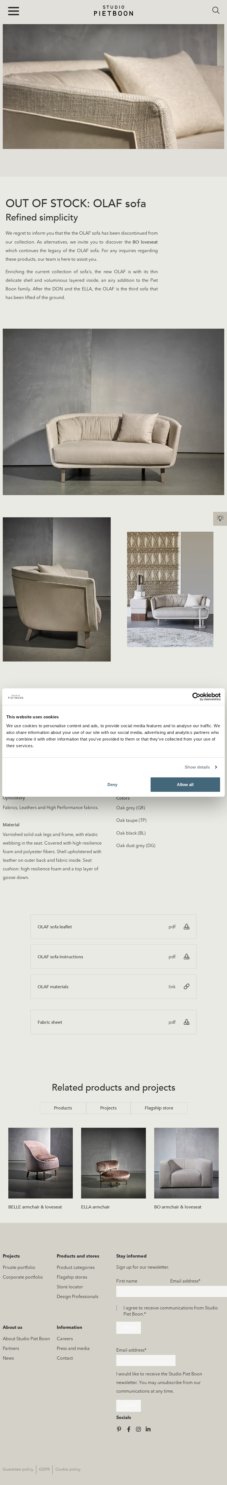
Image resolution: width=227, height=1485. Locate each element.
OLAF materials (53, 987)
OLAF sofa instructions (60, 957)
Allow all (185, 784)
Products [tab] (63, 1108)
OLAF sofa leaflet (55, 927)
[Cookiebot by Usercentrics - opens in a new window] (196, 697)
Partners (11, 1349)
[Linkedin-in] (148, 1429)
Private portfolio (19, 1268)
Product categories (76, 1268)
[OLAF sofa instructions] (186, 956)
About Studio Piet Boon (26, 1339)
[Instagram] (138, 1429)
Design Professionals (77, 1297)
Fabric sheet (50, 1022)
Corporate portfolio (23, 1277)
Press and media (73, 1349)
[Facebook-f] (128, 1429)
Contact (65, 1358)
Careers (65, 1339)
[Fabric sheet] (186, 1022)
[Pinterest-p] (119, 1429)
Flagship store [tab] (159, 1108)
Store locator (70, 1287)
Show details (197, 767)
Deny (112, 784)
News (8, 1358)
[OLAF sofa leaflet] (186, 926)
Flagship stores (72, 1277)
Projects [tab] (108, 1108)
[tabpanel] (113, 1171)
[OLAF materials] (186, 986)
